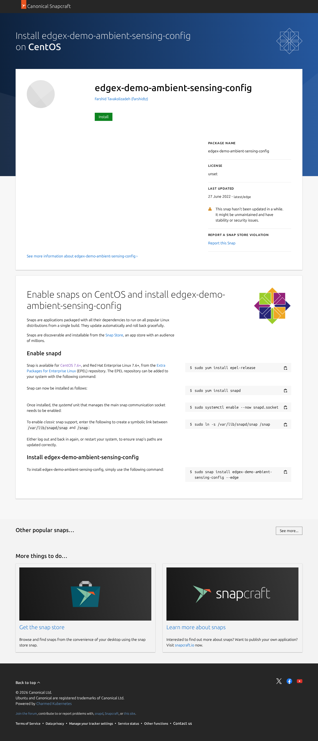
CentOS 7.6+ (70, 365)
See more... (289, 531)
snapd (99, 713)
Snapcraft (112, 713)
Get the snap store (41, 627)
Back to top (26, 682)
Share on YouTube (299, 681)
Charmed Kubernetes (54, 703)
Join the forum (26, 713)
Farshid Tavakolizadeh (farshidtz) (121, 99)
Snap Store (114, 335)
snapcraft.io (184, 645)
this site (129, 713)
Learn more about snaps (196, 627)
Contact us (182, 723)
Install (103, 117)
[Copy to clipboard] (285, 368)
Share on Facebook (289, 681)
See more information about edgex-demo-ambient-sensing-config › (82, 256)
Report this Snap (221, 243)
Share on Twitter (279, 681)
